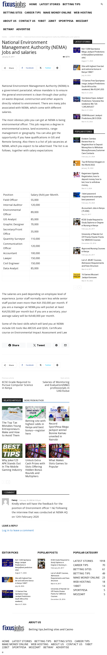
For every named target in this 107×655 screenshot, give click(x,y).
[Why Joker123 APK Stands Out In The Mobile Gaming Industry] (12, 451)
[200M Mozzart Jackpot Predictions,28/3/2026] (76, 116)
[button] (101, 4)
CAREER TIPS (33, 12)
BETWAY (8, 29)
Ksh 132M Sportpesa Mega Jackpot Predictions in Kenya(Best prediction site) (23, 565)
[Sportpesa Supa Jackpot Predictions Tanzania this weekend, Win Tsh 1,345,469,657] (76, 99)
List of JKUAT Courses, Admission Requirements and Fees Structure (93, 263)
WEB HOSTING (83, 12)
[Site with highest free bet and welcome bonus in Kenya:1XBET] (76, 67)
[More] (57, 68)
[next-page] (8, 482)
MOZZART (82, 20)
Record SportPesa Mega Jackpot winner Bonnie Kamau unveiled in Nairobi (59, 431)
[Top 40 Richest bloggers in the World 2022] (76, 163)
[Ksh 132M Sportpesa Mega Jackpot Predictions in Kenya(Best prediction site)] (76, 50)
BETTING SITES (12, 12)
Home (4, 37)
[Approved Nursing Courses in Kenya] (76, 250)
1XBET (42, 20)
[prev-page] (3, 482)
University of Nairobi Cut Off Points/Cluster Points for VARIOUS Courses (93, 237)
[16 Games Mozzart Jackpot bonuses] (76, 275)
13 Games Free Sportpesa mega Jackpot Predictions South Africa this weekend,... (23, 596)
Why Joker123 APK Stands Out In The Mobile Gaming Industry (12, 465)
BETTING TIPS (71, 4)
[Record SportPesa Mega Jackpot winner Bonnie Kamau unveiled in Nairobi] (59, 413)
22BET (52, 20)
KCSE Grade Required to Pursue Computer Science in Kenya (17, 385)
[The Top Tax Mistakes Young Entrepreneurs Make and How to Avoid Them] (12, 413)
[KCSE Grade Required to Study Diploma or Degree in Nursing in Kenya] (76, 221)
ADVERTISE (23, 29)
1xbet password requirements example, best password (92, 197)
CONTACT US (27, 20)
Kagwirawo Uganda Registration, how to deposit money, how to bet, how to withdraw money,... (91, 179)
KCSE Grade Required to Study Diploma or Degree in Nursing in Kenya (93, 223)
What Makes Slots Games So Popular (58, 463)
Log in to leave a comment (18, 530)
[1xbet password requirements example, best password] (76, 194)
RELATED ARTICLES (12, 400)
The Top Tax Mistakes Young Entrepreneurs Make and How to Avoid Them (11, 429)
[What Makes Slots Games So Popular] (59, 451)
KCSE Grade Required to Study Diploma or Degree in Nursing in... (60, 562)
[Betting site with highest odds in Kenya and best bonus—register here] (35, 412)
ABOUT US (9, 20)
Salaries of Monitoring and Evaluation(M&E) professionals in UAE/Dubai (56, 386)
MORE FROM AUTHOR (34, 400)
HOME (33, 4)
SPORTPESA (66, 20)
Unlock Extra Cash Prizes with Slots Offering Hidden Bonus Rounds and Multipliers (35, 468)
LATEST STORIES (49, 4)
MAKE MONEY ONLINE (57, 12)
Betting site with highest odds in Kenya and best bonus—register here (35, 427)
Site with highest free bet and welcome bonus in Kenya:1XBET (93, 69)
